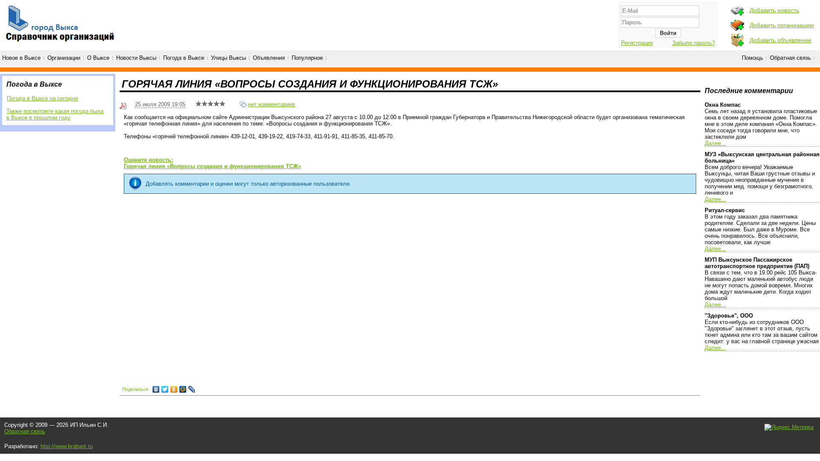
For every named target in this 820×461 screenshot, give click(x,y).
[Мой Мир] (183, 389)
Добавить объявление (780, 40)
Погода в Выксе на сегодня (42, 98)
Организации (63, 58)
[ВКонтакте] (156, 389)
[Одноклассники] (174, 389)
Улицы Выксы (228, 58)
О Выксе (98, 58)
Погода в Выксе (183, 58)
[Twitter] (165, 389)
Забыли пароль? (693, 43)
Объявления (269, 58)
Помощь (752, 58)
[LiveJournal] (191, 389)
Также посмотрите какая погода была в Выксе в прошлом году (54, 114)
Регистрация (637, 43)
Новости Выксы (136, 58)
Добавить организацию (782, 25)
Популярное (307, 58)
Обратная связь (790, 58)
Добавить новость (774, 10)
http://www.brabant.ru (67, 446)
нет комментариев (271, 104)
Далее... (715, 143)
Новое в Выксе (21, 58)
